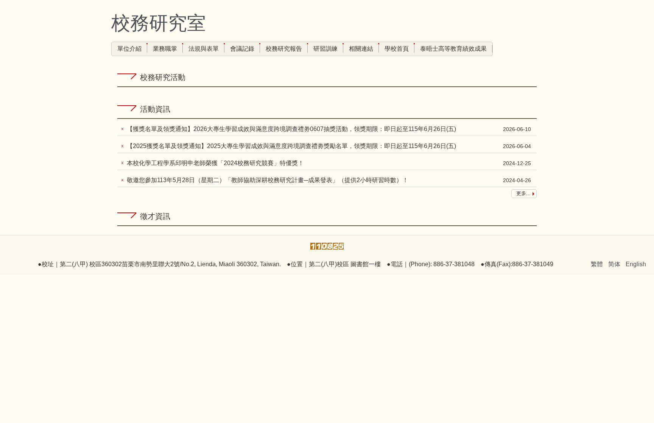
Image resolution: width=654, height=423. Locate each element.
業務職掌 (165, 48)
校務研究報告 (284, 48)
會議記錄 (242, 48)
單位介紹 (129, 48)
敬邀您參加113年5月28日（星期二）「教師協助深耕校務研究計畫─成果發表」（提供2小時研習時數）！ (267, 180)
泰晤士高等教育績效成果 (453, 48)
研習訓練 (325, 48)
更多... (523, 193)
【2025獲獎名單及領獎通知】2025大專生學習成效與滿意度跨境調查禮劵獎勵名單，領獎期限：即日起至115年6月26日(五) (291, 146)
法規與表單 (203, 48)
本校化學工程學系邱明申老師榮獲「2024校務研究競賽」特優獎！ (215, 163)
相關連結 (361, 48)
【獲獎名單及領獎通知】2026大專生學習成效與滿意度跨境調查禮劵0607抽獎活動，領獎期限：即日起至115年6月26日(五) (291, 129)
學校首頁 (397, 48)
